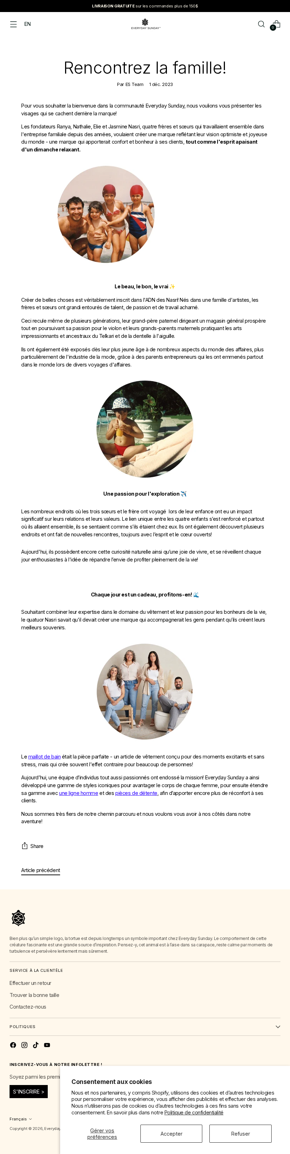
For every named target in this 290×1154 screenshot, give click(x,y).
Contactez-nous (28, 1007)
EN (27, 24)
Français (18, 1119)
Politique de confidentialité (194, 1112)
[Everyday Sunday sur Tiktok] (36, 1046)
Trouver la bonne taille (34, 995)
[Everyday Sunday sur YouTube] (48, 1046)
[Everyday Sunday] (145, 24)
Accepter (171, 1134)
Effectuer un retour (30, 983)
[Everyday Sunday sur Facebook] (14, 1046)
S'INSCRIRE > (29, 1092)
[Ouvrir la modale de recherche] (261, 24)
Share (37, 846)
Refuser (240, 1134)
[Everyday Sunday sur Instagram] (25, 1046)
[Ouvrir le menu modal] (13, 24)
